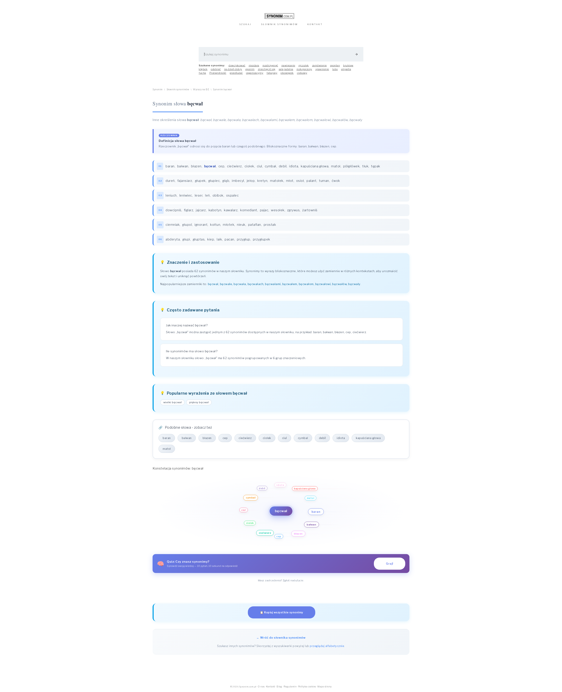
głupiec (214, 181)
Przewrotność (217, 72)
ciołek (249, 166)
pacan (229, 239)
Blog (279, 686)
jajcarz (201, 210)
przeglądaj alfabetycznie (327, 646)
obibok (218, 195)
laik (219, 239)
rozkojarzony (304, 69)
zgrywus (293, 210)
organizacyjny (254, 72)
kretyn (262, 181)
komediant (248, 210)
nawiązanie (288, 65)
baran (170, 166)
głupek (200, 181)
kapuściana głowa (314, 166)
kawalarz (231, 210)
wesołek (278, 210)
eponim (250, 69)
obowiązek (287, 72)
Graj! (389, 563)
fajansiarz (184, 181)
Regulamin (290, 686)
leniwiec (185, 195)
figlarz (188, 210)
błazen (196, 166)
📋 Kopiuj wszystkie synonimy (281, 612)
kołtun (215, 225)
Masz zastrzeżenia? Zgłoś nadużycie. (281, 580)
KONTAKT (315, 24)
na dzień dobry (233, 69)
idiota (293, 166)
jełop (251, 181)
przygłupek (261, 239)
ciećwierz (234, 166)
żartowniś (309, 210)
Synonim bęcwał (222, 89)
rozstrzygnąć (270, 65)
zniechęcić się (267, 69)
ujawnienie (322, 69)
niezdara (254, 65)
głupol (187, 225)
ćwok (336, 181)
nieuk (241, 225)
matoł (335, 166)
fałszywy (272, 72)
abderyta (173, 239)
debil (283, 166)
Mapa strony (324, 686)
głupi (186, 239)
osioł (300, 181)
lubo (335, 69)
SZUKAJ (245, 24)
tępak (375, 166)
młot (290, 181)
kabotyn (215, 210)
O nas (261, 686)
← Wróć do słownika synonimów (281, 637)
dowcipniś (173, 210)
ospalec (232, 195)
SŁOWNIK (279, 24)
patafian (254, 225)
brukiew (348, 65)
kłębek (203, 69)
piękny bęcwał (199, 402)
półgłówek (351, 166)
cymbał (270, 166)
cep (221, 166)
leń (207, 195)
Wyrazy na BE (201, 89)
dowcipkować (237, 65)
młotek (228, 225)
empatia (346, 69)
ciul (259, 166)
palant (311, 181)
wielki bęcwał (172, 402)
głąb (225, 181)
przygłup (243, 239)
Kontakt (270, 686)
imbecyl (238, 181)
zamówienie (319, 65)
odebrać (216, 69)
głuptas (199, 239)
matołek (276, 181)
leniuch (171, 195)
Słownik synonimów (178, 89)
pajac (264, 210)
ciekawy (302, 72)
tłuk (365, 166)
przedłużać (236, 72)
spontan (335, 65)
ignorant (201, 225)
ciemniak (173, 225)
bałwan (182, 166)
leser (199, 195)
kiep (210, 239)
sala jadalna (286, 69)
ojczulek (304, 65)
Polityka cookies (307, 686)
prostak (270, 225)
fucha (202, 72)
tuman (324, 181)
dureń (170, 181)
